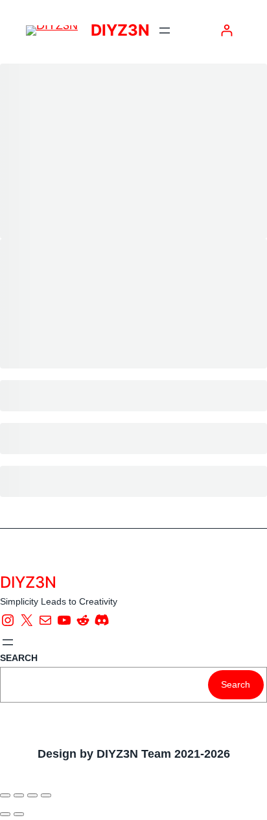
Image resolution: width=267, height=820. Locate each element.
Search (235, 684)
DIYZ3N (120, 30)
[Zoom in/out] (5, 795)
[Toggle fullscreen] (19, 795)
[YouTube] (64, 620)
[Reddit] (83, 620)
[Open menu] (164, 30)
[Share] (32, 795)
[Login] (226, 30)
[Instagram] (8, 620)
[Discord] (102, 620)
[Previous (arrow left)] (5, 814)
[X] (26, 620)
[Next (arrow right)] (19, 814)
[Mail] (45, 620)
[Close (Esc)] (46, 795)
